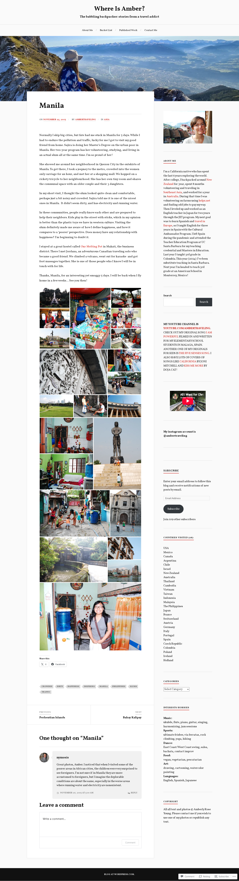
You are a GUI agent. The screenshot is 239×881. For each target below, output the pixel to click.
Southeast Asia (172, 192)
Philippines (118, 686)
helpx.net (204, 201)
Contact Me (150, 30)
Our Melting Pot (91, 247)
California (187, 361)
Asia (107, 119)
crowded (47, 686)
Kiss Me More (193, 366)
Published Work (128, 30)
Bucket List (106, 30)
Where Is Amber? (119, 9)
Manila (104, 686)
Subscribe (171, 470)
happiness (73, 686)
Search (167, 295)
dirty (60, 686)
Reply (134, 793)
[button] (54, 298)
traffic (46, 692)
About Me (87, 30)
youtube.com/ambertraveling (186, 328)
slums (133, 686)
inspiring (89, 686)
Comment (130, 842)
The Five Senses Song (194, 353)
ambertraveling (85, 119)
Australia (172, 196)
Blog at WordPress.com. (119, 874)
